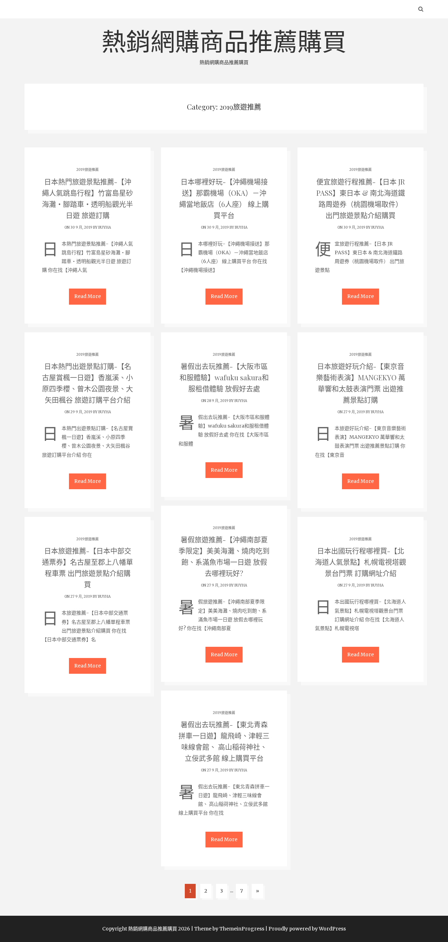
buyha (104, 227)
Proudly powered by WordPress (307, 929)
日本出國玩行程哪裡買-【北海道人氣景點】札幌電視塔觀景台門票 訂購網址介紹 (360, 562)
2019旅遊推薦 (87, 169)
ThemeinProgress (241, 929)
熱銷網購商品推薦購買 (224, 46)
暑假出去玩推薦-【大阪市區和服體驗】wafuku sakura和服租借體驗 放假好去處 (224, 377)
